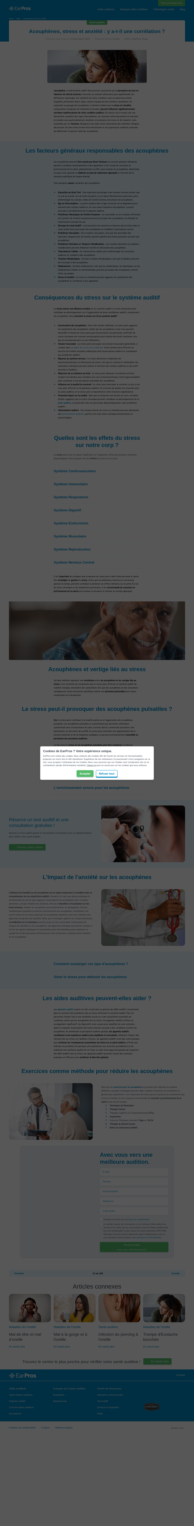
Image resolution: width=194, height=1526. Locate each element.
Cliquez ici (91, 765)
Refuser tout (106, 773)
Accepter (85, 773)
